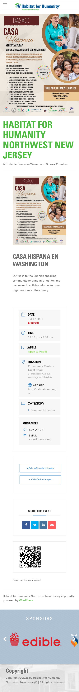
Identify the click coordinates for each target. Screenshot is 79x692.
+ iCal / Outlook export (40, 479)
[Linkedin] (43, 525)
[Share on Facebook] (26, 525)
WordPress (26, 600)
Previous (5, 639)
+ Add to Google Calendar (40, 468)
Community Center (43, 410)
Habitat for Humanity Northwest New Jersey (38, 140)
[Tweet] (35, 525)
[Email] (52, 525)
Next (74, 635)
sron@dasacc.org (40, 439)
